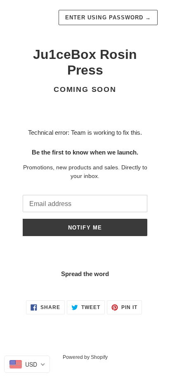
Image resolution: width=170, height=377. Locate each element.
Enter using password (108, 17)
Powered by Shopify (85, 357)
